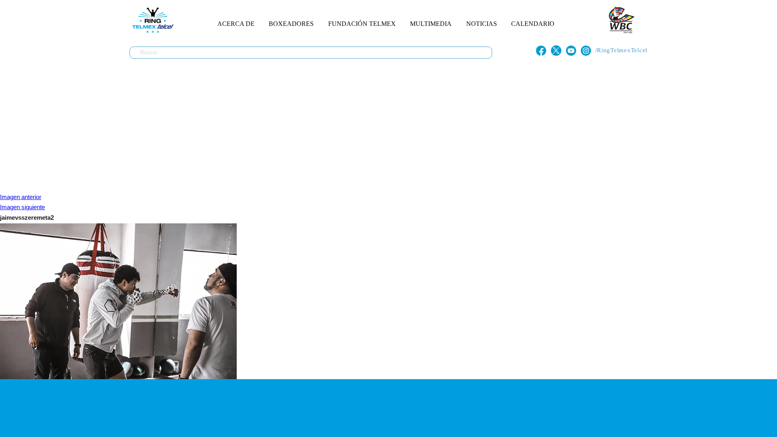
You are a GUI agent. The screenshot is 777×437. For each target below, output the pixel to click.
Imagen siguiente (22, 207)
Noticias (481, 23)
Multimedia (431, 23)
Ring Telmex (152, 20)
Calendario (532, 23)
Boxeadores (291, 23)
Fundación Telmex (362, 23)
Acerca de (236, 23)
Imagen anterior (20, 197)
